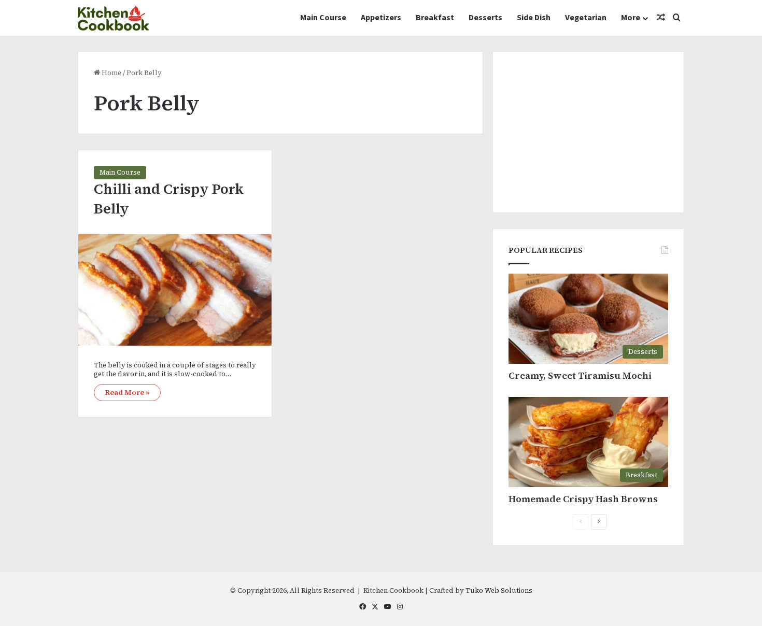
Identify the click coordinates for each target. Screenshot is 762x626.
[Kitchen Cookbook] (113, 18)
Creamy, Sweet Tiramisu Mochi (580, 375)
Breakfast (435, 17)
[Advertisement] (588, 132)
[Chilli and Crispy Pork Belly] (175, 290)
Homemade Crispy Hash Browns (583, 498)
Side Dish (534, 17)
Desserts (485, 17)
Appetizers (381, 17)
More (630, 17)
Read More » (127, 392)
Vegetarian (585, 17)
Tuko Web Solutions (498, 590)
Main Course (323, 17)
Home (110, 72)
